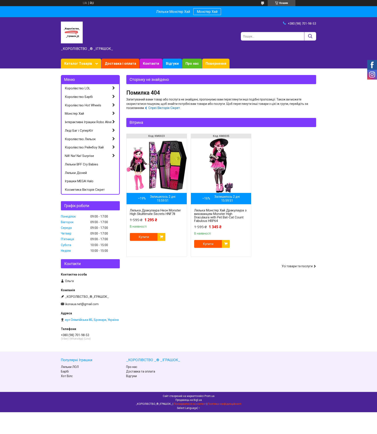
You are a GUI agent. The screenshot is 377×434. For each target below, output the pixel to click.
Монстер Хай (207, 12)
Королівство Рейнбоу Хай (84, 147)
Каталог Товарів (78, 63)
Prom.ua (209, 396)
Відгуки (172, 63)
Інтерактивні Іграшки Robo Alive (88, 122)
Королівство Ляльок (80, 139)
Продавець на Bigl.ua (188, 400)
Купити (144, 237)
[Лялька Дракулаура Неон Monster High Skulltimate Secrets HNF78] (157, 165)
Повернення (216, 63)
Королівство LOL (77, 88)
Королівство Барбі (79, 97)
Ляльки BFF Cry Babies (81, 164)
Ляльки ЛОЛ (70, 367)
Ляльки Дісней (76, 173)
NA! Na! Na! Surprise (79, 156)
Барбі (65, 371)
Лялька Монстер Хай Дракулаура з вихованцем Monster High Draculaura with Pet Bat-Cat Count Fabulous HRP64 (220, 216)
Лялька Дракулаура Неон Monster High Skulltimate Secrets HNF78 (155, 212)
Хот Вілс (67, 376)
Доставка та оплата (140, 371)
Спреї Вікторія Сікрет (164, 108)
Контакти (151, 63)
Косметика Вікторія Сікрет (85, 190)
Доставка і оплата (120, 63)
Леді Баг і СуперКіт (79, 131)
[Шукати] (310, 36)
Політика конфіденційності (224, 403)
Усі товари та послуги (297, 266)
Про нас (192, 63)
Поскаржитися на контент (190, 403)
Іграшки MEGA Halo (79, 181)
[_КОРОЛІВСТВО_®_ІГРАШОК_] (72, 32)
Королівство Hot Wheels (83, 105)
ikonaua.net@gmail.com (82, 304)
